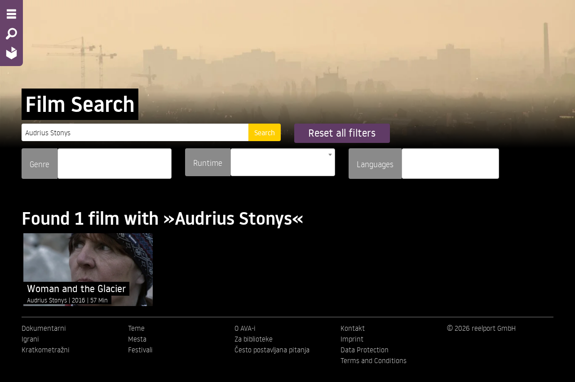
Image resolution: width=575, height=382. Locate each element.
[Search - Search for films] (11, 34)
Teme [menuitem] (136, 328)
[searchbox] (63, 160)
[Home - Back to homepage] (11, 53)
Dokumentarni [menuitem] (44, 328)
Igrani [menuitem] (30, 338)
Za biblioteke (253, 338)
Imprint (352, 338)
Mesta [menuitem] (137, 338)
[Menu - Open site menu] (11, 14)
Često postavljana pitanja (272, 349)
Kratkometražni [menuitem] (46, 349)
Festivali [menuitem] (140, 349)
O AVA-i (245, 328)
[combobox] (115, 163)
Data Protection (365, 349)
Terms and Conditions (374, 360)
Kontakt (353, 328)
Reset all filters (342, 132)
